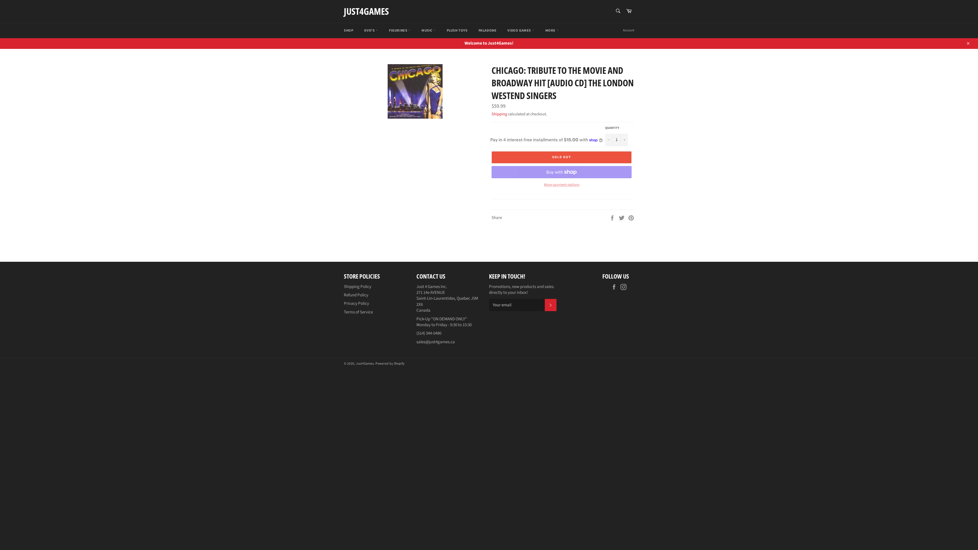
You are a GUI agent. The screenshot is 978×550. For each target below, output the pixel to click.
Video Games (519, 30)
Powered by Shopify (389, 363)
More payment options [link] (561, 184)
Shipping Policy (357, 287)
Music (427, 30)
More (550, 30)
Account (628, 30)
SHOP (348, 30)
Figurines (398, 30)
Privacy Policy (356, 303)
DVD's (370, 30)
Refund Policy (356, 295)
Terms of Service (358, 312)
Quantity (612, 128)
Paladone (488, 30)
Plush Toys (457, 30)
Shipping (499, 114)
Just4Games (366, 11)
